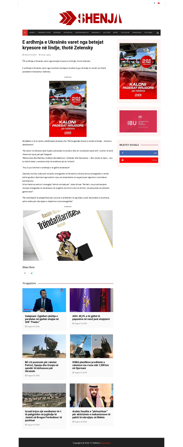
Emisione (95, 32)
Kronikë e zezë (44, 32)
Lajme (31, 32)
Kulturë (106, 32)
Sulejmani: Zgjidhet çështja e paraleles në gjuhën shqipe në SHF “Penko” (42, 319)
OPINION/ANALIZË (82, 32)
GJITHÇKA (148, 32)
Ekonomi (57, 32)
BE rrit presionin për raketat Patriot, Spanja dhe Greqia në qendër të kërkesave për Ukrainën (41, 367)
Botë (43, 55)
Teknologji (137, 32)
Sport (115, 32)
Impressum (105, 443)
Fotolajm (125, 32)
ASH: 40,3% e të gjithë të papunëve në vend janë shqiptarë (91, 318)
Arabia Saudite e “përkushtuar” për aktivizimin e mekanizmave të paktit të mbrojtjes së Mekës (91, 414)
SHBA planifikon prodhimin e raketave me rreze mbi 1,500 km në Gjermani (90, 365)
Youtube (159, 3)
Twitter (31, 273)
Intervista (68, 32)
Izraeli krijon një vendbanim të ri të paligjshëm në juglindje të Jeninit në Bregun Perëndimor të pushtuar (43, 416)
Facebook (154, 3)
